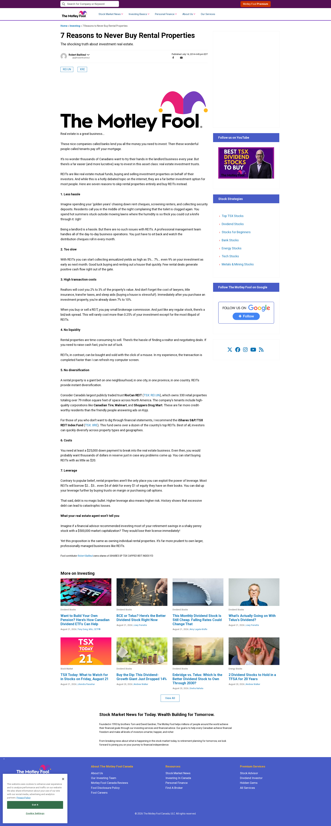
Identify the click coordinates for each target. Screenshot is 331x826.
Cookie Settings (35, 813)
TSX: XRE (91, 425)
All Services (247, 787)
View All (170, 698)
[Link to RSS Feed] (261, 350)
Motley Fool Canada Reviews (109, 782)
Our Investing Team (103, 778)
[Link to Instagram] (245, 350)
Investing (75, 25)
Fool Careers (99, 792)
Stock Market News (110, 14)
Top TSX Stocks (233, 216)
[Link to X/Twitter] (230, 350)
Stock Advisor (249, 773)
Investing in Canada (178, 778)
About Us (187, 14)
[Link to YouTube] (253, 350)
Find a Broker (174, 787)
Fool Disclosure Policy (105, 787)
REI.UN (67, 69)
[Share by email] (181, 57)
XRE (82, 69)
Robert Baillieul (77, 54)
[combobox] (113, 4)
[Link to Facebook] (238, 350)
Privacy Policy (24, 797)
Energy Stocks (232, 248)
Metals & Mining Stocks (238, 264)
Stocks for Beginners (236, 232)
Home (64, 25)
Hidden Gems (249, 782)
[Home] (3, 759)
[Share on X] (177, 57)
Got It (35, 804)
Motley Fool (255, 4)
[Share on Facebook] (173, 57)
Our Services (208, 14)
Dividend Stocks (233, 224)
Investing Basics (138, 14)
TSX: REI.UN (152, 395)
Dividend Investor (251, 778)
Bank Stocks (230, 240)
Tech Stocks (230, 256)
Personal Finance (164, 14)
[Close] (63, 779)
